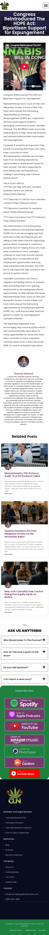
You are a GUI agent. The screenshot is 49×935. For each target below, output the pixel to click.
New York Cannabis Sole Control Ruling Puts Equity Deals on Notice (24, 594)
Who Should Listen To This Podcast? (22, 640)
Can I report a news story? (17, 679)
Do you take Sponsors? (15, 667)
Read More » (9, 494)
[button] (24, 640)
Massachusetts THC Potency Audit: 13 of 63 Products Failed (22, 475)
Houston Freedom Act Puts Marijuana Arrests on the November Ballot (20, 533)
